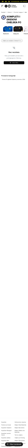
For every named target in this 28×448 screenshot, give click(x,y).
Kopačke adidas (5, 437)
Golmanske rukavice (20, 422)
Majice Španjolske (20, 440)
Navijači (3, 12)
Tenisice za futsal (6, 425)
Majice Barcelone (19, 427)
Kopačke (3, 422)
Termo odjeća (18, 435)
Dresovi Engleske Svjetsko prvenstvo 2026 (13, 79)
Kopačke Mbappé (6, 430)
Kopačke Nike (5, 440)
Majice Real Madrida (20, 425)
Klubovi (10, 12)
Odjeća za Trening (20, 437)
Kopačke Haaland (6, 427)
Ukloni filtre (15, 62)
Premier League (18, 12)
